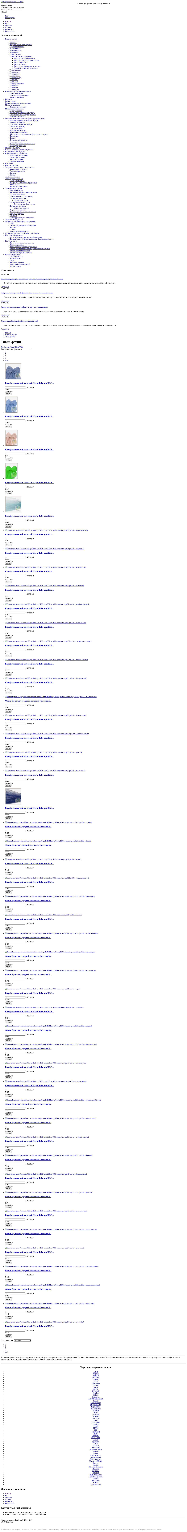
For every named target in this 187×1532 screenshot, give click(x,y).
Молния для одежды (12, 148)
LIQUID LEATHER (96, 1399)
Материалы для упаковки (14, 109)
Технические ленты (12, 177)
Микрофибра (14, 52)
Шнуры (12, 175)
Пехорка (96, 1473)
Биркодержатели (16, 111)
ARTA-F (96, 1375)
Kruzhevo (95, 1397)
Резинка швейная (11, 165)
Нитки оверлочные (17, 245)
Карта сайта (9, 31)
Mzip (96, 1412)
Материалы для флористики (20, 202)
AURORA (95, 1377)
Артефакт (95, 1442)
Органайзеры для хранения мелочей (23, 212)
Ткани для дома (15, 54)
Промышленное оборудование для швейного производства (31, 239)
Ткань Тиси (14, 82)
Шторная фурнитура (12, 254)
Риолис (95, 1478)
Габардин (13, 43)
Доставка (8, 25)
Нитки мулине (15, 185)
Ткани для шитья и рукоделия (20, 56)
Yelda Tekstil (95, 1438)
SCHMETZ (96, 1432)
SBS (95, 1430)
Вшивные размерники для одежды (22, 113)
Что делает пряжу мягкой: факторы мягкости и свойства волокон (27, 293)
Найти (4, 12)
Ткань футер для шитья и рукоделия (27, 66)
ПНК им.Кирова (96, 1475)
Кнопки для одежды (17, 126)
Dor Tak (96, 1385)
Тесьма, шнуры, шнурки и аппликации (19, 167)
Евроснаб (95, 1447)
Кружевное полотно (17, 47)
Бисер (12, 223)
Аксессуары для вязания (18, 155)
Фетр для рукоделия (17, 214)
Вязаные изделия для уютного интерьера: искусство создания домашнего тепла (32, 279)
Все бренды (5, 347)
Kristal (17, 347)
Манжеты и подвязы (12, 105)
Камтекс (96, 1451)
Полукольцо (14, 136)
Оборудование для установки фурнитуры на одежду (29, 134)
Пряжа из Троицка (95, 1476)
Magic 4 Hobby (95, 1405)
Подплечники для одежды (15, 151)
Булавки (96, 1445)
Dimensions (96, 1383)
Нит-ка (95, 1463)
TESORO (95, 1436)
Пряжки (12, 138)
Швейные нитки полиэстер (20, 251)
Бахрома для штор (16, 256)
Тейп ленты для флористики (24, 204)
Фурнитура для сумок (18, 146)
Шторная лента (15, 266)
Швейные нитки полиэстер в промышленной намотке (30, 249)
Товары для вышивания (14, 179)
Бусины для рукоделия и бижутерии (23, 225)
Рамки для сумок (16, 142)
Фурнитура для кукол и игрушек (22, 218)
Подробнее (5, 287)
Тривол (95, 1482)
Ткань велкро (14, 72)
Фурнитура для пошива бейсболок (22, 144)
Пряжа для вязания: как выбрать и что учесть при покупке (24, 307)
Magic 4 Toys (95, 1407)
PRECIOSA (95, 1422)
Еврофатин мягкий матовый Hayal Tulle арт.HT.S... (29, 383)
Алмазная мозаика (16, 190)
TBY (21, 347)
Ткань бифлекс (15, 70)
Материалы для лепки (18, 198)
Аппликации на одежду (18, 169)
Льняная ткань (15, 49)
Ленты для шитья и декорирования (18, 103)
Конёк (95, 1453)
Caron (96, 1381)
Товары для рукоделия (13, 188)
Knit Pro (96, 1393)
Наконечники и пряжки (18, 132)
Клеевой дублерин (16, 93)
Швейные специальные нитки (21, 253)
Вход (7, 16)
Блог (7, 23)
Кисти (12, 260)
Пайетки (13, 227)
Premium (96, 1424)
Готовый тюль (15, 258)
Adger (96, 1372)
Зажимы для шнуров (17, 122)
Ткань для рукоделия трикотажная (26, 60)
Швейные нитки (11, 241)
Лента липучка (10, 101)
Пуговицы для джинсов (18, 140)
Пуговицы (9, 163)
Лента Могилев (95, 1459)
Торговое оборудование (14, 219)
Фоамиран (13, 216)
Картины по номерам (17, 194)
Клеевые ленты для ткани (19, 95)
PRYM (95, 1428)
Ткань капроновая (20, 62)
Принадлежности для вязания (16, 153)
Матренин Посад (95, 1461)
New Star (95, 1414)
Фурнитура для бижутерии (19, 231)
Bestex (95, 1379)
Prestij (96, 1426)
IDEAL (95, 1389)
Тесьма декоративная (17, 171)
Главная (8, 21)
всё (6, 360)
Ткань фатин (14, 85)
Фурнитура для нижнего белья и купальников (22, 233)
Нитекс (95, 1465)
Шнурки (13, 173)
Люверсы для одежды (18, 130)
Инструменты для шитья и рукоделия (23, 192)
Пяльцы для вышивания (18, 186)
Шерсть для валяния (21, 208)
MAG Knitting (96, 1403)
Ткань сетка (14, 80)
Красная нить (96, 1457)
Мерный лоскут (15, 50)
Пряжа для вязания (16, 159)
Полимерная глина (21, 200)
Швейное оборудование (14, 235)
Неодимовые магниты (18, 210)
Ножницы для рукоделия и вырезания (19, 150)
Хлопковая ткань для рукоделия (25, 68)
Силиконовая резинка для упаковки (23, 115)
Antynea (96, 1374)
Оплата (8, 27)
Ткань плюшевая (20, 64)
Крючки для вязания (17, 157)
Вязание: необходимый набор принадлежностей (19, 321)
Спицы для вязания (17, 161)
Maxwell (96, 1410)
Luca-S (95, 1401)
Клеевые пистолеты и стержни (21, 196)
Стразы (12, 229)
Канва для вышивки (17, 181)
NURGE (96, 1416)
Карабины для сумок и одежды (21, 124)
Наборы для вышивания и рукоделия (23, 183)
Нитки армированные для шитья (22, 243)
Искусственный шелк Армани (21, 45)
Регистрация (10, 18)
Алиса (95, 1440)
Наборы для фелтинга (18, 206)
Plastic (96, 1420)
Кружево (8, 99)
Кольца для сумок (16, 128)
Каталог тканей (11, 39)
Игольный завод (96, 1449)
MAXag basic (96, 1409)
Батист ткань (14, 41)
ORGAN (96, 1418)
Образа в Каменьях (96, 1467)
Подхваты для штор (17, 262)
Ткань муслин (15, 76)
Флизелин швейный (17, 97)
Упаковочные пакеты (17, 117)
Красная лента (95, 1455)
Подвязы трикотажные (18, 107)
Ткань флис (14, 87)
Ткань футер (14, 89)
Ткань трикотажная (17, 84)
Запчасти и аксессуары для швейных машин (26, 237)
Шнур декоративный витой (20, 264)
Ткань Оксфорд (15, 78)
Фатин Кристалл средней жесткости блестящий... (28, 701)
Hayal (12, 347)
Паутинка (95, 1471)
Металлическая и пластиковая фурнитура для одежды (25, 118)
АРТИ (95, 1443)
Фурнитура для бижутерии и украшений (20, 221)
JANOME (95, 1391)
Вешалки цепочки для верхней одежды (24, 120)
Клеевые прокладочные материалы (18, 91)
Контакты (8, 29)
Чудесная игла (95, 1484)
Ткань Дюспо (14, 74)
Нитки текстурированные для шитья (23, 247)
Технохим (95, 1480)
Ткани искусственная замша (24, 58)
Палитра (96, 1469)
